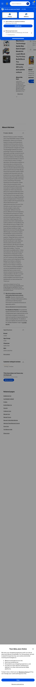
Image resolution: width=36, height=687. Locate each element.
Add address (18, 26)
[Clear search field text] (25, 3)
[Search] (27, 3)
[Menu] (2, 3)
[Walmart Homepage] (7, 3)
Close (18, 680)
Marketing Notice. (24, 672)
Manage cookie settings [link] (18, 684)
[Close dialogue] (33, 649)
